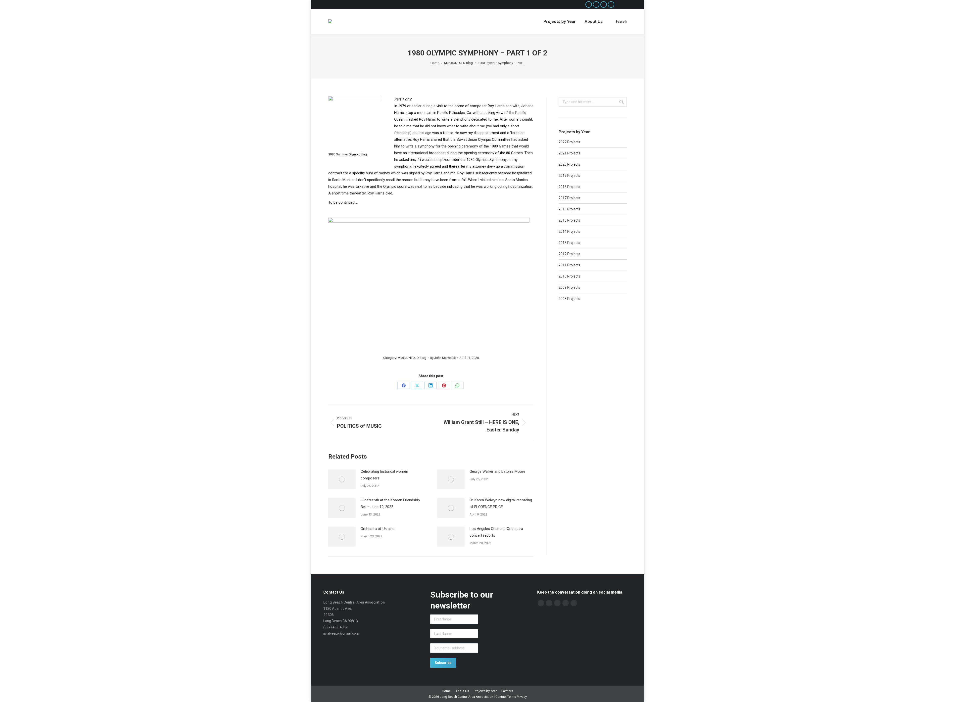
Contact (501, 697)
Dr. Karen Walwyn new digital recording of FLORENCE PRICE (501, 503)
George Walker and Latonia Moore (497, 471)
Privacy (522, 697)
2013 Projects (569, 243)
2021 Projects (569, 153)
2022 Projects (569, 142)
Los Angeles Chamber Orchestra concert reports (496, 532)
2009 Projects (569, 287)
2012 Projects (569, 254)
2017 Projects (569, 198)
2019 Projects (569, 176)
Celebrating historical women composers (384, 474)
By (443, 358)
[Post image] (342, 479)
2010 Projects (569, 276)
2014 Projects (569, 232)
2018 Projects (569, 187)
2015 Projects (569, 220)
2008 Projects (569, 299)
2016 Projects (569, 209)
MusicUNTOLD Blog (412, 358)
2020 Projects (569, 164)
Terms (511, 697)
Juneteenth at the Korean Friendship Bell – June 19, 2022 (390, 503)
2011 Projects (569, 265)
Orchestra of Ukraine (377, 528)
